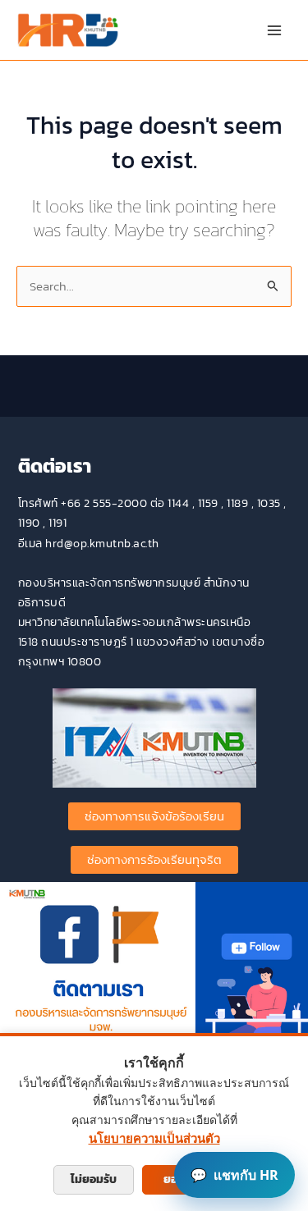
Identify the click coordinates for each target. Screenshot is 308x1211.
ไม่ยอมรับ (94, 1179)
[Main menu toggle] (274, 30)
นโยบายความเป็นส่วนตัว (154, 1138)
